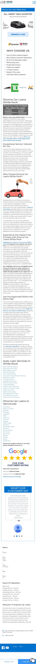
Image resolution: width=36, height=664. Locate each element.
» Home (4, 551)
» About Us (4, 576)
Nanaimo (6, 425)
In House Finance (8, 379)
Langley (5, 421)
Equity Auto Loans (8, 377)
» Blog (4, 570)
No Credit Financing (9, 374)
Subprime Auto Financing (11, 397)
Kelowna (6, 419)
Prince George (7, 430)
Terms (21, 646)
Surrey (5, 439)
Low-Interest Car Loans (10, 395)
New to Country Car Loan (11, 388)
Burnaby (6, 410)
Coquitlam (6, 414)
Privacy (15, 646)
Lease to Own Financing (10, 386)
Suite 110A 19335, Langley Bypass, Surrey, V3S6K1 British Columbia (18, 631)
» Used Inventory (4, 565)
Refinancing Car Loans (10, 383)
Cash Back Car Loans (9, 381)
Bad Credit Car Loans (9, 370)
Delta (5, 416)
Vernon (5, 435)
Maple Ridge (7, 423)
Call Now (27, 661)
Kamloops (6, 417)
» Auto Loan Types (4, 558)
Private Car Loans (8, 390)
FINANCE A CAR (18, 34)
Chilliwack (6, 412)
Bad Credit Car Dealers (10, 367)
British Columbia (8, 409)
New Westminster (8, 426)
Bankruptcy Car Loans (10, 368)
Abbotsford (6, 407)
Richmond (6, 432)
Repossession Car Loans (10, 393)
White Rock (6, 441)
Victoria (5, 437)
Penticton (6, 428)
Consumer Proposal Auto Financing (14, 376)
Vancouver (6, 434)
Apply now (9, 661)
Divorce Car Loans (9, 372)
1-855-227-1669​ (9, 635)
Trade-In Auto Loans (9, 392)
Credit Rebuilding (8, 384)
